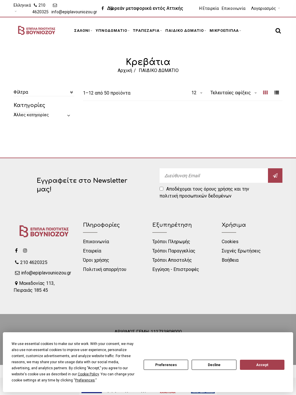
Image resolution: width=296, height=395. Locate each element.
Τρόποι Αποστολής (172, 260)
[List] (276, 93)
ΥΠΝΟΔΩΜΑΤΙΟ (111, 30)
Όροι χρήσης (96, 260)
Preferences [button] (85, 380)
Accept (262, 365)
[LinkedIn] (25, 250)
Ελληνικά (22, 5)
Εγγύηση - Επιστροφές (175, 269)
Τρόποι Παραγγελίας (173, 251)
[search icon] (277, 30)
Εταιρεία (92, 251)
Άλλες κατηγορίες (31, 115)
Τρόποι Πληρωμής (171, 241)
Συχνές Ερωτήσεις (241, 251)
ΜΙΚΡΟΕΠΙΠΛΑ (224, 30)
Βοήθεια (230, 260)
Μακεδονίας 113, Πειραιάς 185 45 (34, 286)
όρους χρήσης (218, 189)
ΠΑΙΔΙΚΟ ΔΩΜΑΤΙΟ (184, 30)
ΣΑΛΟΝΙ (82, 30)
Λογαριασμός (264, 8)
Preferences (166, 365)
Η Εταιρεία (209, 8)
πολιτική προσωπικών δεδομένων (196, 196)
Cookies (230, 241)
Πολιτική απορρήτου (104, 269)
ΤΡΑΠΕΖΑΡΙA (146, 30)
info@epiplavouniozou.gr (74, 12)
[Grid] (265, 93)
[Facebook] (16, 250)
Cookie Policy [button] (88, 374)
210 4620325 (40, 8)
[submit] (275, 175)
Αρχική (125, 70)
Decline (214, 365)
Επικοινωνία (233, 8)
